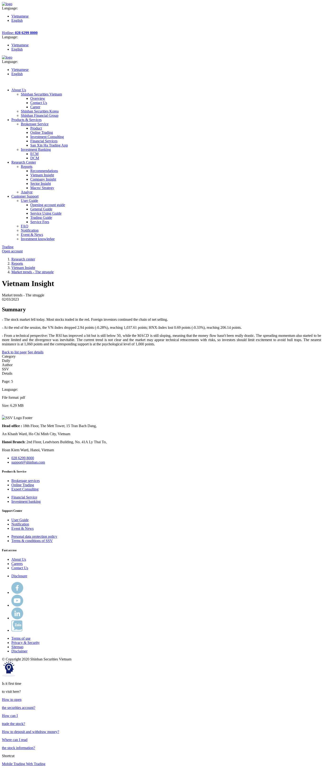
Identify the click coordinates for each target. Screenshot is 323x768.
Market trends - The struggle (32, 272)
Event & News (22, 528)
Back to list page (14, 352)
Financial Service (24, 497)
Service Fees (39, 222)
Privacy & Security (25, 643)
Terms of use (21, 638)
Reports (17, 263)
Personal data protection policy (34, 536)
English (17, 20)
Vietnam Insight (42, 175)
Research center (23, 259)
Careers (17, 564)
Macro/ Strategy (42, 188)
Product (36, 128)
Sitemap (17, 647)
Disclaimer (19, 651)
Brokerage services (25, 481)
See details (36, 352)
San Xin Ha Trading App (49, 145)
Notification (20, 524)
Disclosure (19, 576)
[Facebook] (17, 592)
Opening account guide (47, 205)
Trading (7, 247)
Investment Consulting (47, 137)
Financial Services (43, 141)
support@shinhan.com (28, 462)
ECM (34, 154)
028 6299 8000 (22, 458)
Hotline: (20, 33)
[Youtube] (17, 605)
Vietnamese (20, 16)
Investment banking (26, 501)
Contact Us (38, 103)
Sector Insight (40, 184)
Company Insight (43, 179)
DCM (34, 158)
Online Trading (41, 132)
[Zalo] (16, 630)
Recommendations (44, 171)
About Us (18, 559)
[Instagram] (17, 618)
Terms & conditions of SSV (32, 541)
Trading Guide (41, 218)
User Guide (20, 520)
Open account (12, 251)
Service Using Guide (45, 213)
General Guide (41, 209)
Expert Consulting (25, 489)
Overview (37, 98)
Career (35, 107)
